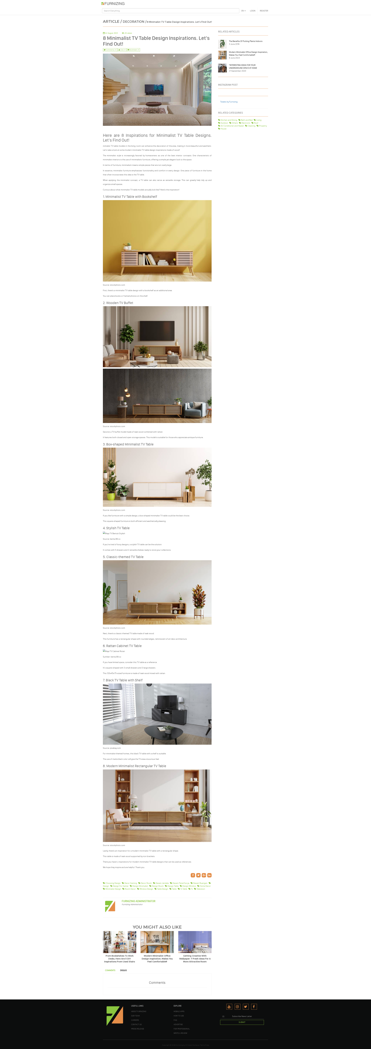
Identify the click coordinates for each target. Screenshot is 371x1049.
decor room (146, 883)
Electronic (245, 123)
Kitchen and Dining (228, 120)
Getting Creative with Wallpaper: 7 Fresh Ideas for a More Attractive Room (195, 959)
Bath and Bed (247, 120)
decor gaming (130, 883)
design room (157, 886)
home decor (205, 886)
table (174, 889)
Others (234, 123)
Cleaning (251, 126)
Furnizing (179, 1045)
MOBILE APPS (179, 1011)
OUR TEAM (135, 1016)
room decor (130, 889)
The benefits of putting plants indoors (245, 41)
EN (242, 11)
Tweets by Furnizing (229, 102)
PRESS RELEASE (137, 1029)
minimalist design (113, 889)
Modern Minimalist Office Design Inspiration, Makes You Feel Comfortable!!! (157, 959)
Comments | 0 (111, 50)
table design (162, 889)
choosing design (113, 883)
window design (146, 889)
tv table (183, 889)
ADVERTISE (178, 1024)
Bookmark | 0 (134, 50)
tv (192, 889)
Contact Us (136, 1024)
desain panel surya (180, 883)
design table (173, 886)
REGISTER (264, 11)
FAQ (175, 1020)
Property (263, 126)
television (200, 889)
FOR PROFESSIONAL (182, 1029)
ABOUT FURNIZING (138, 1011)
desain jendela (162, 883)
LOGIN (252, 11)
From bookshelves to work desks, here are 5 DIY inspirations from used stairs (119, 959)
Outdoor (224, 123)
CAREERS (135, 1020)
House (223, 129)
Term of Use (204, 1045)
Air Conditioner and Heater (232, 126)
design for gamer (120, 886)
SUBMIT (242, 1022)
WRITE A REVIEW (180, 1033)
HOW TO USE (179, 1016)
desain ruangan (200, 883)
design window (189, 886)
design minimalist (140, 886)
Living (258, 120)
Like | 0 (123, 50)
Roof (256, 123)
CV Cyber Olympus (192, 1045)
